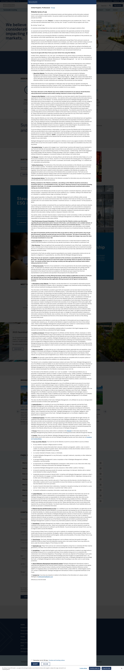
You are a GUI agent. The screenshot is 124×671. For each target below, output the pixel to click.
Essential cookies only (95, 668)
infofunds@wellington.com (45, 576)
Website (69, 431)
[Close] (121, 668)
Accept (35, 664)
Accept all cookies (106, 668)
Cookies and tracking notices (57, 660)
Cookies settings (83, 668)
